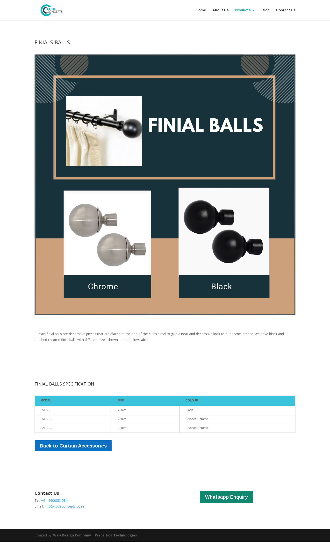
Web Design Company (72, 535)
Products (243, 10)
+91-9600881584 (54, 500)
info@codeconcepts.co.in (64, 506)
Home (201, 10)
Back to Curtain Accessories (73, 445)
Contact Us (285, 10)
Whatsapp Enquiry (226, 497)
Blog (266, 10)
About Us (220, 10)
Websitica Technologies (116, 535)
